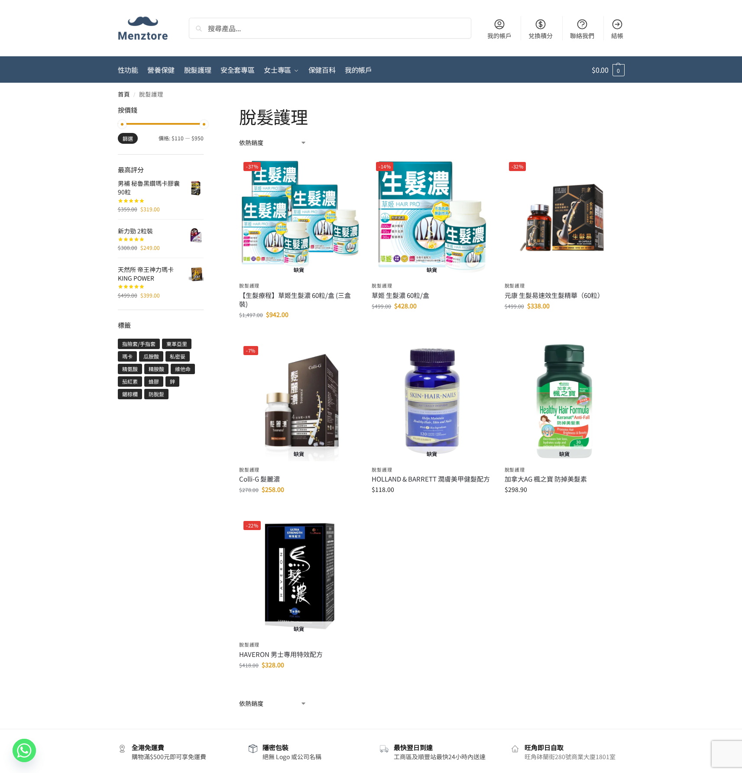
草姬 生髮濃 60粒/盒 (400, 295)
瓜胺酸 (151, 356)
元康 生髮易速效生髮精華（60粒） (554, 295)
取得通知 (299, 333)
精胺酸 (156, 368)
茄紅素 (130, 381)
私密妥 (177, 356)
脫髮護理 (249, 285)
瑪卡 (127, 356)
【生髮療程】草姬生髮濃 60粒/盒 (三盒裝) (295, 299)
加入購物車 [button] (564, 324)
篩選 (128, 138)
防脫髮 (156, 394)
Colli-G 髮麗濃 (259, 479)
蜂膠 (154, 381)
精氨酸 (130, 368)
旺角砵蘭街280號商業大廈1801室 (570, 756)
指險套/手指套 (139, 343)
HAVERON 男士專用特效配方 (281, 654)
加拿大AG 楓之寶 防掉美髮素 (546, 479)
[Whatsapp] (24, 750)
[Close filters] (206, 110)
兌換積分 (540, 35)
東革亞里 (176, 343)
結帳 (617, 35)
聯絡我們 (582, 35)
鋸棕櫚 (130, 394)
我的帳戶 (499, 35)
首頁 (124, 94)
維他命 (183, 368)
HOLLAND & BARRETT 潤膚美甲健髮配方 (431, 479)
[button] (608, 70)
